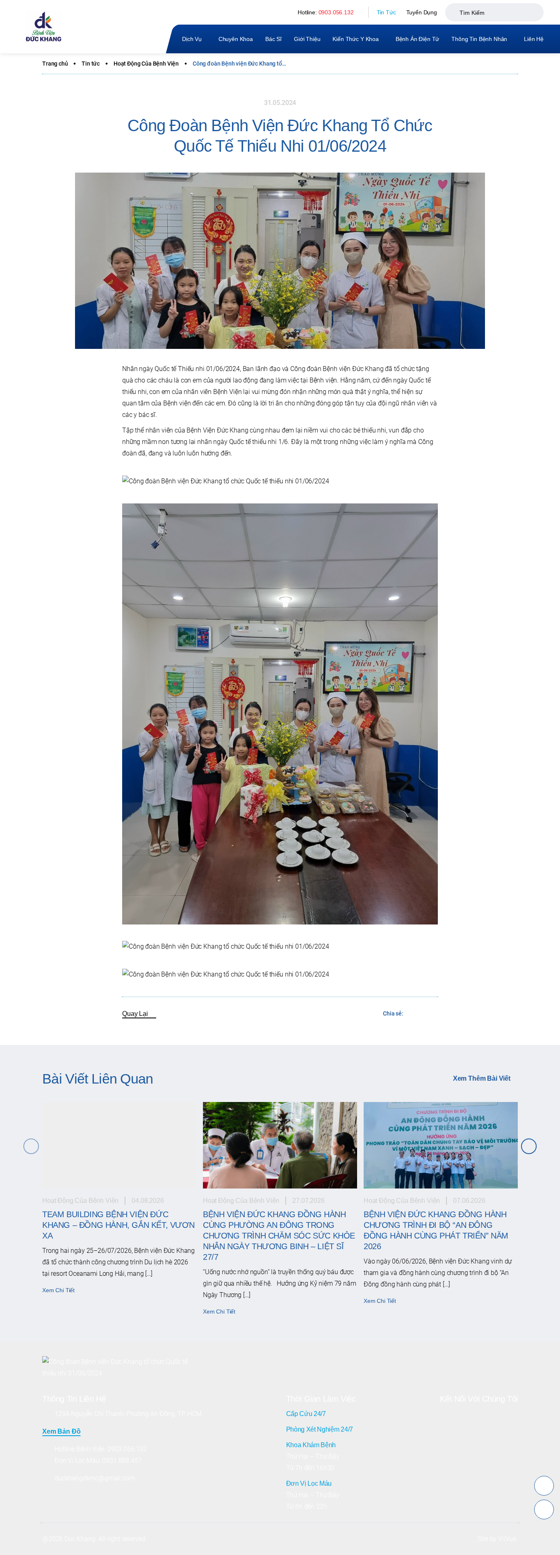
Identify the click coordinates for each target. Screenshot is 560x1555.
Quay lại (135, 1013)
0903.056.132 (336, 12)
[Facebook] (414, 1013)
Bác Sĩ (273, 39)
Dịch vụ (192, 39)
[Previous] (31, 1146)
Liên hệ (534, 39)
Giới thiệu (307, 39)
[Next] (529, 1146)
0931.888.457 (121, 1460)
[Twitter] (431, 1013)
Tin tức (91, 63)
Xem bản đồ (61, 1431)
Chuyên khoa (236, 39)
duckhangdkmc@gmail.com (94, 1478)
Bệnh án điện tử (417, 39)
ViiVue (507, 1539)
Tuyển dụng (421, 12)
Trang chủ (55, 63)
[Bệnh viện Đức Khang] (43, 26)
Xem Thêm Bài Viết (481, 1078)
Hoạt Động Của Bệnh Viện (146, 63)
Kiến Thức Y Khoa (355, 39)
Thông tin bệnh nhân (479, 39)
